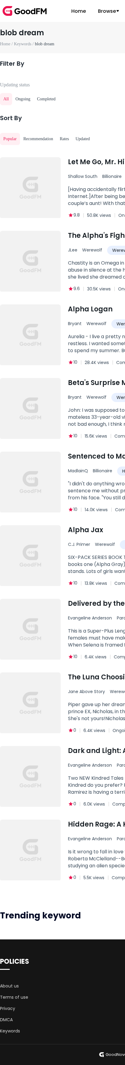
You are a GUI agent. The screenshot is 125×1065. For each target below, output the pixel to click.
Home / (7, 44)
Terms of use (14, 997)
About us (9, 986)
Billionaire (102, 471)
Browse (107, 11)
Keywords (10, 1031)
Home (78, 11)
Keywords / (24, 44)
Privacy (7, 1008)
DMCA (6, 1020)
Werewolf (92, 250)
